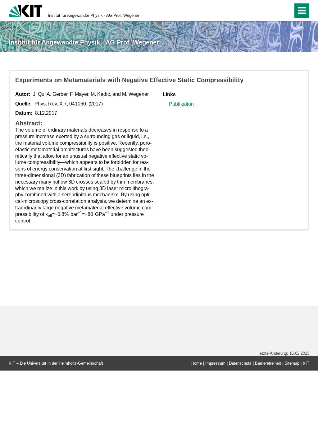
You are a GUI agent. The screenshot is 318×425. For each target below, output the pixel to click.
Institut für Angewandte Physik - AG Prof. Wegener (93, 15)
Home (196, 363)
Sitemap (291, 363)
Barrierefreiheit (268, 363)
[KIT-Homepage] (25, 10)
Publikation (181, 104)
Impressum (215, 363)
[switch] (275, 10)
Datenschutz (240, 363)
